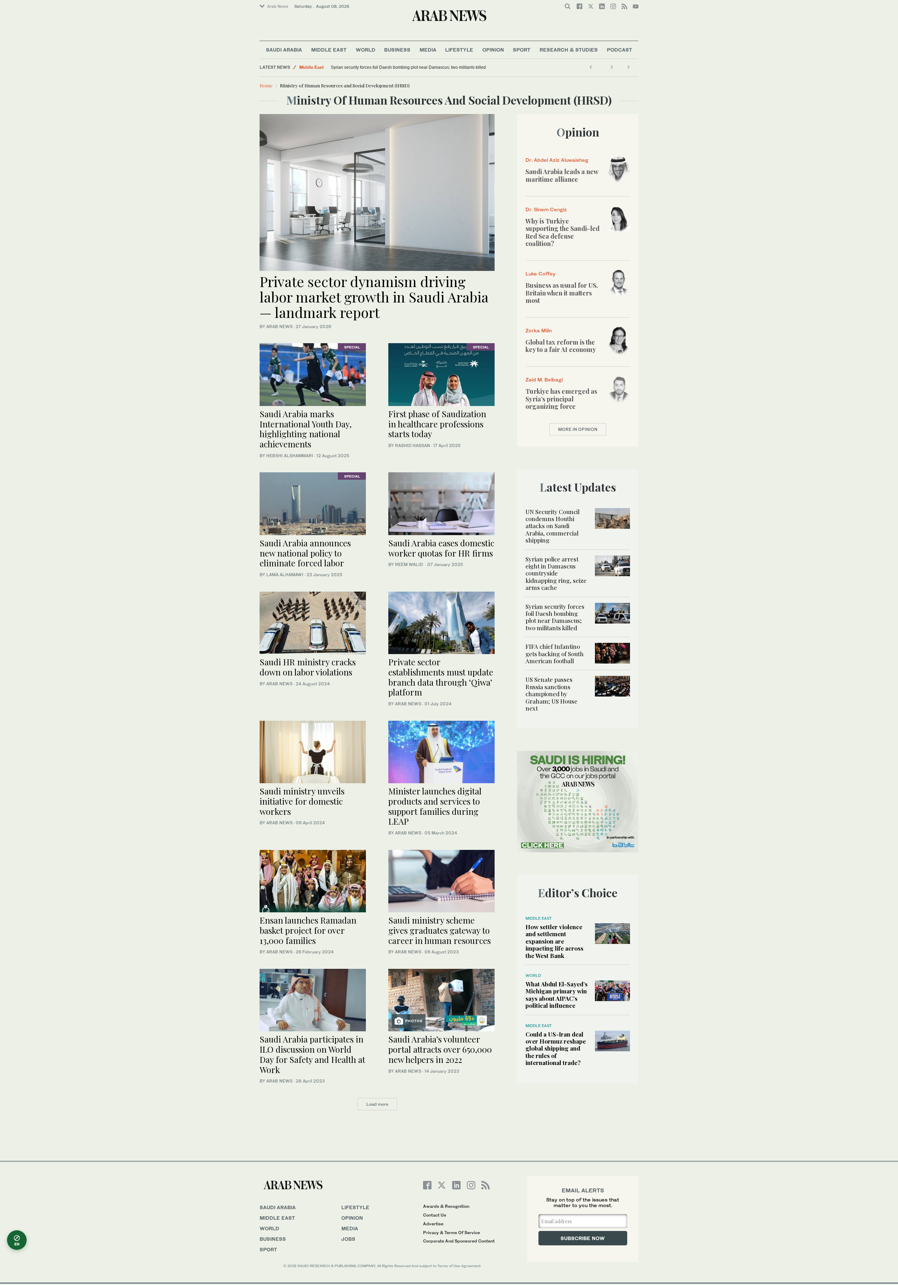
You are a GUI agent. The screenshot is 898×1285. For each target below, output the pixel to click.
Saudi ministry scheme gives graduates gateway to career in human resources (439, 930)
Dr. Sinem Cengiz (546, 209)
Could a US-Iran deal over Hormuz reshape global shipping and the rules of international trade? (555, 1048)
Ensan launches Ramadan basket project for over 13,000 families (308, 930)
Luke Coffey (540, 274)
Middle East (329, 50)
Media (428, 50)
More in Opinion (577, 429)
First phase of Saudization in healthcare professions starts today (437, 424)
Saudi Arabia (284, 50)
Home (266, 85)
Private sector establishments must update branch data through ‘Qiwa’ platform (440, 677)
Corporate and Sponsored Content (459, 1241)
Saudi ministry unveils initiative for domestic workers (302, 801)
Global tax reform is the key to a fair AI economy (560, 346)
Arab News (277, 6)
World (365, 50)
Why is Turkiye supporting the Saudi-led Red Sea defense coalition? (562, 232)
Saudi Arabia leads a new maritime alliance (561, 175)
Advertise (433, 1223)
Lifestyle (459, 50)
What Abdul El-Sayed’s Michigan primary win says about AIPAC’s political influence (556, 994)
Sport (521, 50)
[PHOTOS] (441, 999)
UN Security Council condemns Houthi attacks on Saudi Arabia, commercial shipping (552, 526)
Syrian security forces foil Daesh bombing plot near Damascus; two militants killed (408, 67)
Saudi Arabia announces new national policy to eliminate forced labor (305, 553)
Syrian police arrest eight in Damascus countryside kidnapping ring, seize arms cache (556, 573)
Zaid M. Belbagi (544, 379)
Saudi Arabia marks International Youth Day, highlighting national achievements (305, 429)
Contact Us (434, 1215)
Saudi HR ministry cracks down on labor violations (308, 667)
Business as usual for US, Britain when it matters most (561, 293)
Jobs (348, 1239)
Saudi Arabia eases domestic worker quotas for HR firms (441, 548)
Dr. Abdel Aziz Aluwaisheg (556, 160)
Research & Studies (569, 50)
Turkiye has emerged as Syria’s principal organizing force (561, 399)
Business (397, 50)
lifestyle (355, 1207)
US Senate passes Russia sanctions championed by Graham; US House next (551, 693)
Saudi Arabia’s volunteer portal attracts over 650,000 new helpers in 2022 (440, 1049)
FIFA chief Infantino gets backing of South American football (554, 653)
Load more (377, 1104)
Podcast (619, 50)
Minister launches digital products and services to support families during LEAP (435, 806)
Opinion (493, 50)
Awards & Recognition (446, 1206)
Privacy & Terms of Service (451, 1232)
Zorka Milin (538, 330)
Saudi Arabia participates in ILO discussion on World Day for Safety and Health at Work (312, 1054)
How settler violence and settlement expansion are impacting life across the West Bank (554, 941)
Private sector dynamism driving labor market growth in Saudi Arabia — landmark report (374, 296)
